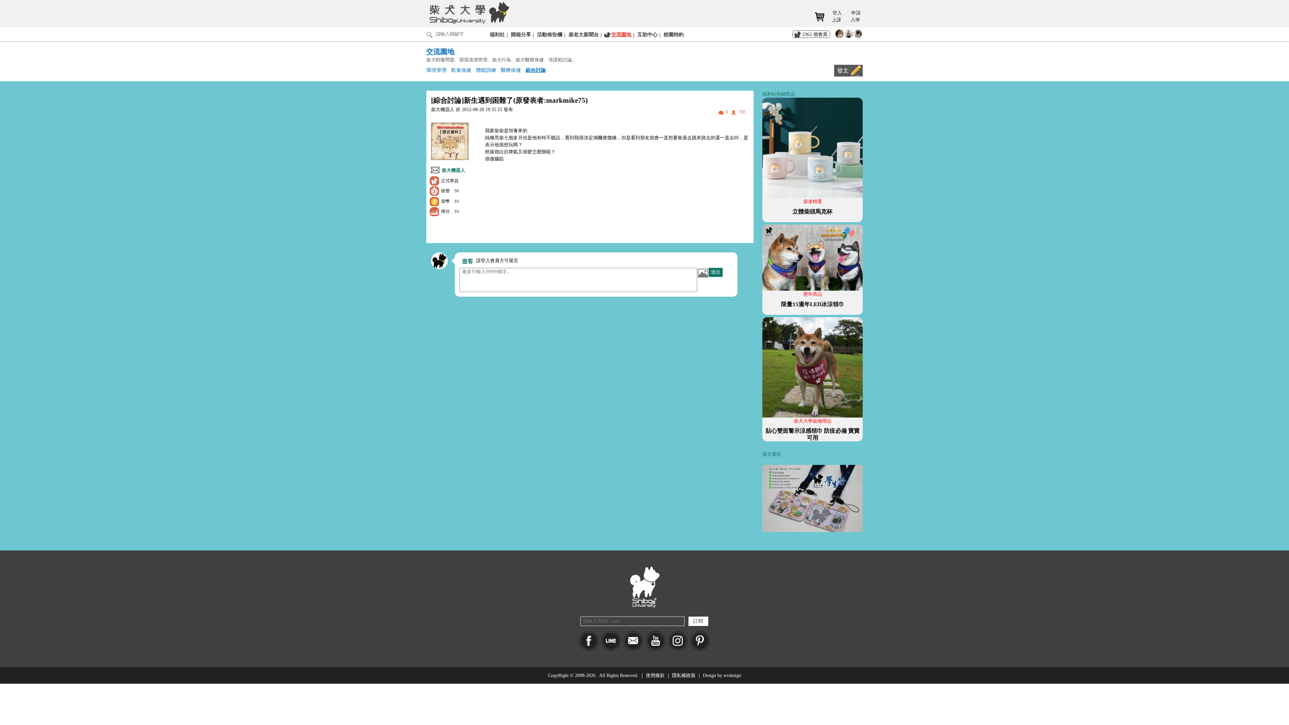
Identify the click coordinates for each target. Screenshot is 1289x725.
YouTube (656, 641)
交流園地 (621, 34)
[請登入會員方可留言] (439, 260)
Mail (633, 641)
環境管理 (436, 70)
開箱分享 (521, 34)
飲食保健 (461, 70)
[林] (858, 35)
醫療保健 (511, 70)
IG (678, 641)
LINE (611, 641)
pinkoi (700, 641)
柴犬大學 (468, 12)
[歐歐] (849, 35)
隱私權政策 (684, 675)
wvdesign (732, 675)
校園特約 (674, 34)
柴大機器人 (453, 170)
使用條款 (655, 675)
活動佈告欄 (549, 34)
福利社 (497, 34)
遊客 (467, 261)
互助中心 (647, 34)
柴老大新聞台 (584, 34)
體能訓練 (486, 70)
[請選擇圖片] (703, 273)
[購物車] (822, 17)
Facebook (589, 641)
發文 (843, 70)
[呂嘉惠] (840, 35)
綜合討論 (536, 70)
